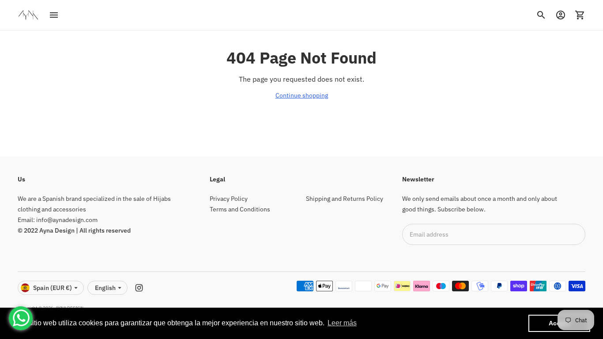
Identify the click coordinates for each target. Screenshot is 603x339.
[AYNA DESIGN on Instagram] (139, 287)
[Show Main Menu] (54, 15)
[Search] (541, 15)
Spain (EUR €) (52, 288)
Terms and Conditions (240, 209)
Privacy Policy (229, 199)
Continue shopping (301, 95)
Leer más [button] (342, 323)
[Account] (560, 15)
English (105, 288)
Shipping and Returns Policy (344, 199)
